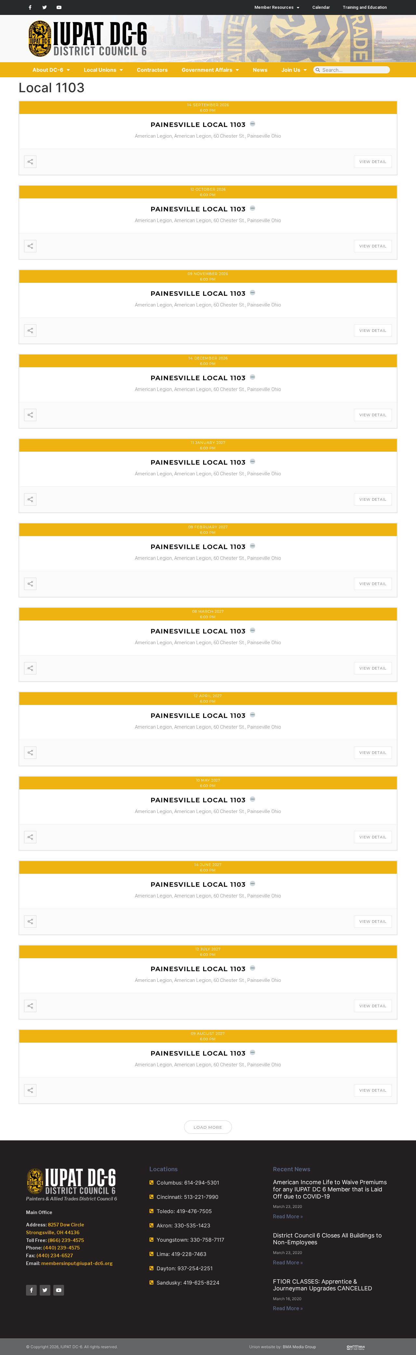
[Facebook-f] (30, 7)
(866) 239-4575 (66, 1240)
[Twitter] (44, 7)
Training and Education (365, 7)
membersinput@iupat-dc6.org (77, 1263)
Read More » (288, 1216)
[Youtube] (59, 7)
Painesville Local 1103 (198, 125)
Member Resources (273, 7)
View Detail (372, 161)
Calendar (321, 7)
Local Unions (100, 70)
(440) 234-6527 (54, 1255)
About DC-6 (47, 70)
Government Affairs (207, 70)
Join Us (290, 70)
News (260, 70)
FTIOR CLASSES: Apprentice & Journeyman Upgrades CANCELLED (322, 1285)
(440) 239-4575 (61, 1247)
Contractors (152, 70)
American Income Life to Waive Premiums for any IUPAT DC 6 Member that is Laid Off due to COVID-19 (330, 1189)
